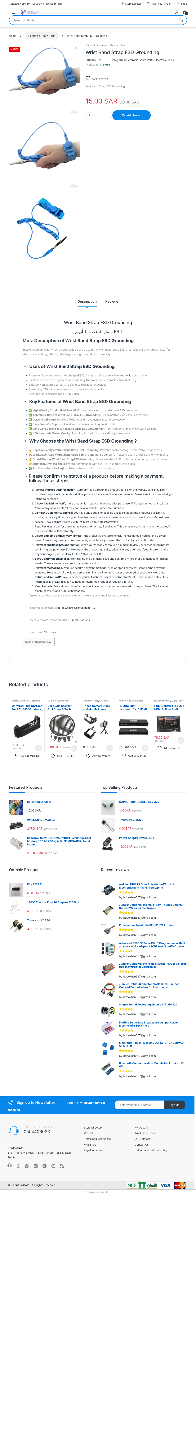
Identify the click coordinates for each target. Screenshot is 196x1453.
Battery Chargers (20, 700)
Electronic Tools (118, 45)
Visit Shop (90, 1144)
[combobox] (92, 20)
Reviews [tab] (111, 301)
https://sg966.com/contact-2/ (76, 607)
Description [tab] (87, 301)
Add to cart (134, 115)
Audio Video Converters (131, 700)
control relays (100, 1192)
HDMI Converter (162, 700)
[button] (76, 48)
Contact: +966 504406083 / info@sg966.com (35, 3)
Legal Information (94, 1150)
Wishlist (88, 1133)
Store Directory (93, 1127)
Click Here (50, 632)
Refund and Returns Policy (151, 1150)
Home (12, 35)
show (49, 642)
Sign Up (175, 1104)
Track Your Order (161, 3)
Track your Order (145, 1133)
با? (107, 1192)
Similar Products (80, 620)
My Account (142, 1127)
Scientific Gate (20, 1185)
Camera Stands (90, 700)
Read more (145, 748)
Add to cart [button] (38, 748)
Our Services (142, 1138)
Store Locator (133, 3)
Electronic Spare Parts (41, 35)
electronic (125, 375)
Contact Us (142, 1144)
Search (181, 20)
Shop (184, 3)
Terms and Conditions (97, 1138)
